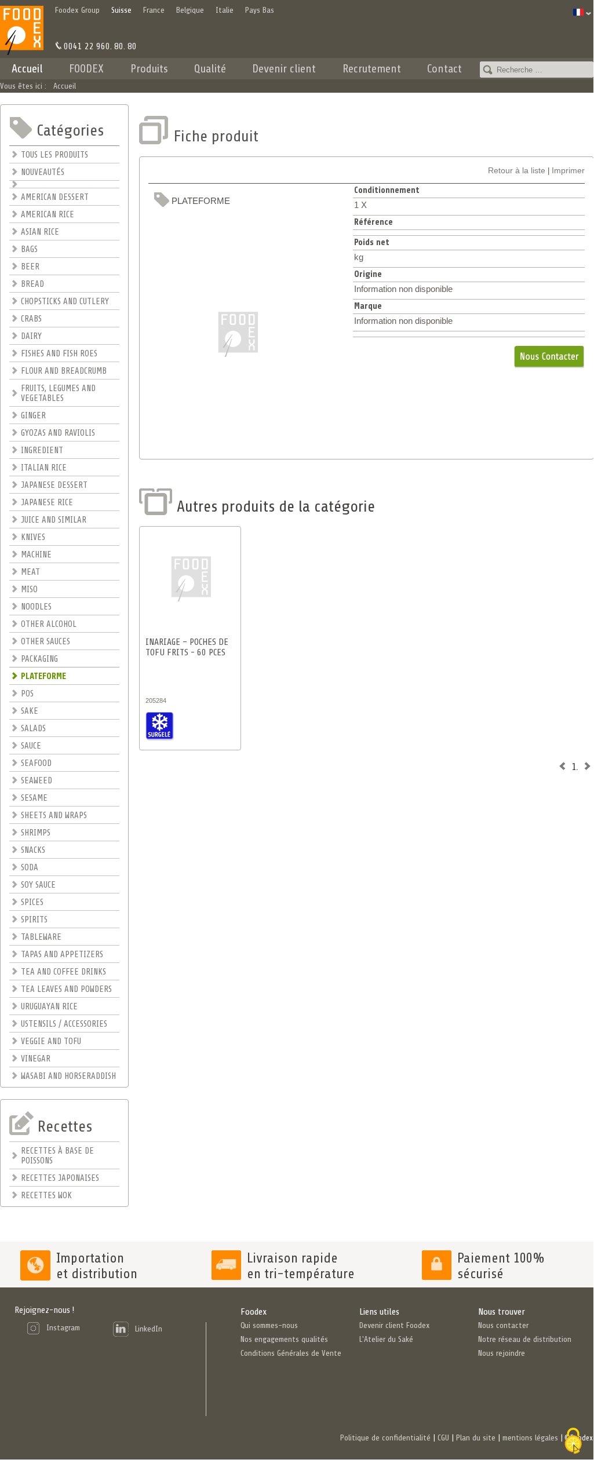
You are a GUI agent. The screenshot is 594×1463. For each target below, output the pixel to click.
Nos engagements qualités (284, 1339)
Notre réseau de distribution (524, 1339)
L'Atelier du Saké (386, 1339)
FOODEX (86, 68)
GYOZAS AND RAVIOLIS (58, 433)
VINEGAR (35, 1059)
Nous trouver (501, 1312)
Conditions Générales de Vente (290, 1353)
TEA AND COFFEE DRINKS (63, 972)
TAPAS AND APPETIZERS (62, 954)
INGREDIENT (42, 450)
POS (27, 694)
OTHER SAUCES (45, 642)
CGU (443, 1437)
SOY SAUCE (38, 885)
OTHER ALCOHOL (48, 624)
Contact (444, 68)
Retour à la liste (516, 170)
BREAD (32, 284)
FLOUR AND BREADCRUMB (64, 371)
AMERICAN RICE (47, 215)
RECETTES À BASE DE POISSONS (57, 1156)
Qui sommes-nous (269, 1325)
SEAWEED (36, 781)
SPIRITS (34, 920)
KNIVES (33, 537)
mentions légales (530, 1437)
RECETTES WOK (46, 1196)
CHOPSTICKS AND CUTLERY (65, 302)
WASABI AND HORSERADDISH (68, 1076)
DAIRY (31, 336)
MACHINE (36, 555)
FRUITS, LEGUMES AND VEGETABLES (58, 393)
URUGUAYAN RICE (49, 1007)
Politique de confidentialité (385, 1437)
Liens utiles (379, 1312)
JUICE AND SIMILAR (53, 520)
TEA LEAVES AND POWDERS (66, 989)
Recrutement (371, 68)
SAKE (29, 711)
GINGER (33, 416)
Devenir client (284, 68)
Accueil (27, 68)
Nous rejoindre (501, 1353)
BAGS (29, 249)
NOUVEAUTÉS (42, 172)
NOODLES (36, 607)
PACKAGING (39, 659)
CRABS (31, 319)
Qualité (210, 68)
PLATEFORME (43, 676)
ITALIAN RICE (44, 468)
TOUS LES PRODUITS (54, 155)
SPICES (32, 902)
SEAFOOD (36, 763)
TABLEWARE (41, 937)
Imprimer (568, 170)
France (154, 10)
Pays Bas (259, 10)
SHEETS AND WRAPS (54, 815)
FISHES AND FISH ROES (59, 354)
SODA (29, 868)
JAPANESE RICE (47, 503)
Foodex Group (77, 10)
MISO (29, 589)
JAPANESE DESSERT (54, 485)
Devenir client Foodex (394, 1325)
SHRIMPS (35, 833)
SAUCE (31, 746)
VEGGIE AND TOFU (51, 1041)
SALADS (33, 729)
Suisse (121, 10)
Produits (149, 68)
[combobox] (536, 69)
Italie (225, 10)
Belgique (190, 10)
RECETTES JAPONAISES (60, 1178)
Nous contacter (503, 1325)
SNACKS (33, 850)
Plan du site (475, 1437)
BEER (30, 267)
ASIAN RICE (40, 232)
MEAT (30, 572)
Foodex (253, 1312)
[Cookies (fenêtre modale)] (573, 1441)
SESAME (34, 798)
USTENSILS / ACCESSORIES (64, 1024)
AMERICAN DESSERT (55, 197)
